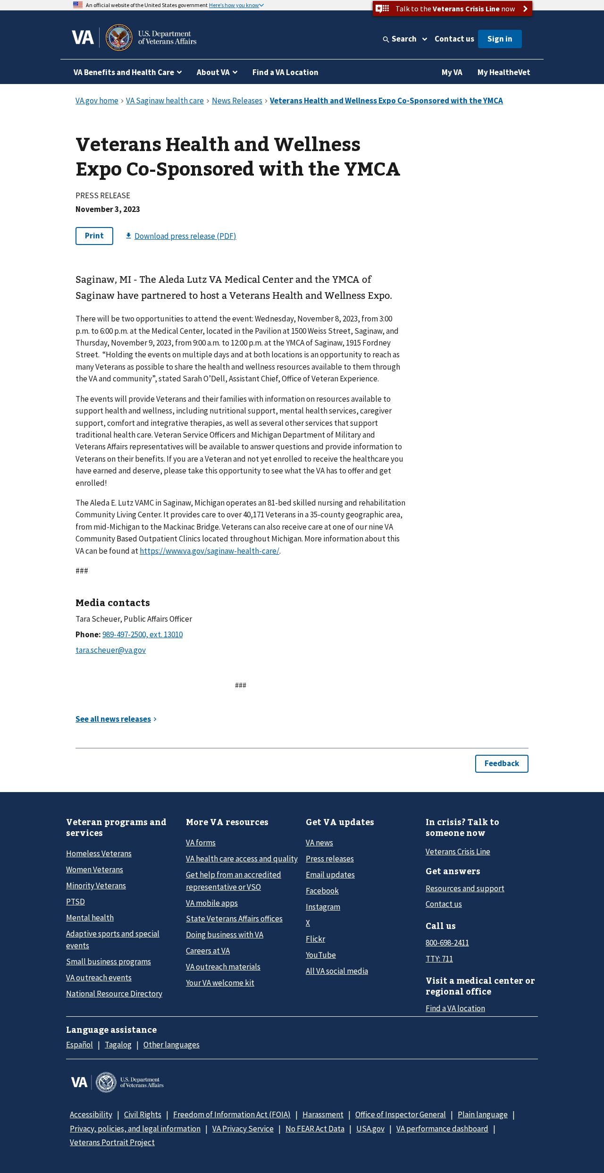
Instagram (323, 907)
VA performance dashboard (442, 1128)
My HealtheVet (504, 72)
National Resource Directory (114, 993)
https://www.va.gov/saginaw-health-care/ (209, 551)
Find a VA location (455, 1008)
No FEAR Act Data (314, 1128)
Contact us (454, 39)
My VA (452, 72)
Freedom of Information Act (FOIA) (232, 1114)
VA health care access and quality (242, 858)
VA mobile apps (212, 903)
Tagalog (118, 1044)
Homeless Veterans (99, 853)
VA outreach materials (223, 967)
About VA (213, 72)
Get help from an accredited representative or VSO (233, 880)
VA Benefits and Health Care (124, 72)
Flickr (315, 939)
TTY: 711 (439, 959)
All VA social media (337, 971)
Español (79, 1044)
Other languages (171, 1044)
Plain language (483, 1114)
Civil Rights (142, 1114)
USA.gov (370, 1128)
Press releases (330, 858)
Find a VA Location (285, 72)
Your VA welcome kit (220, 983)
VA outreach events (99, 977)
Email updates (330, 874)
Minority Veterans (96, 885)
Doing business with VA (224, 934)
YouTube (321, 955)
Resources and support (465, 888)
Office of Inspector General (400, 1114)
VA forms (201, 842)
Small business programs (108, 961)
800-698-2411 (447, 942)
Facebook (322, 891)
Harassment (323, 1114)
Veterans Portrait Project (112, 1142)
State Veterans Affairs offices (234, 918)
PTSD (75, 901)
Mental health (90, 917)
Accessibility (91, 1114)
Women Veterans (94, 869)
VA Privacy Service (243, 1128)
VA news (319, 842)
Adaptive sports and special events (112, 939)
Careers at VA (208, 950)
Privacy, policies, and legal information (135, 1128)
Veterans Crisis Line (458, 851)
